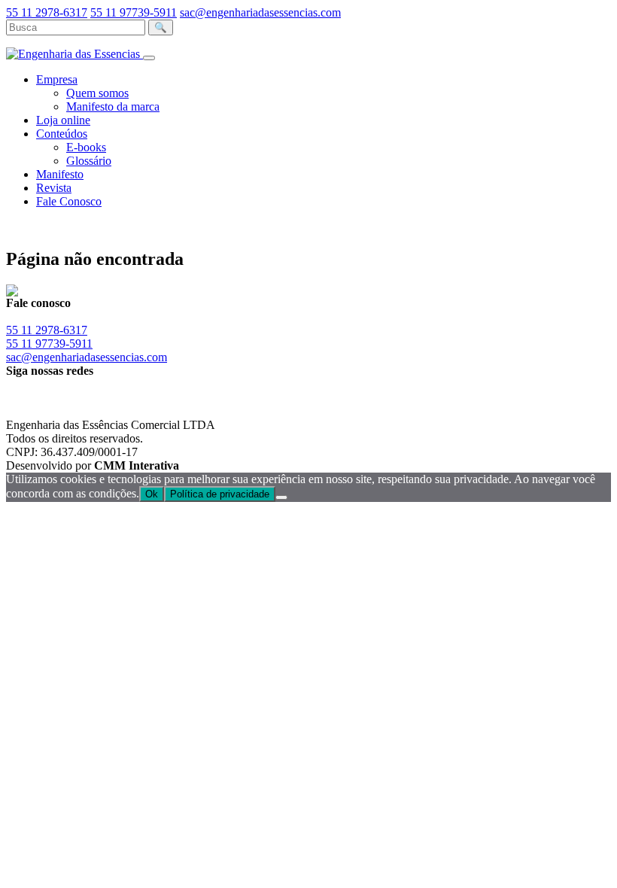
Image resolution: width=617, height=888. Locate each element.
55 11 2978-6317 (46, 12)
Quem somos (97, 93)
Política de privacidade (219, 494)
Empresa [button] (57, 79)
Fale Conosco (69, 201)
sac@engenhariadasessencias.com (260, 12)
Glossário (88, 160)
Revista (53, 187)
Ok (151, 494)
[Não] (281, 497)
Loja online (63, 120)
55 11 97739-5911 (133, 12)
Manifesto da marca (113, 106)
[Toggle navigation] (149, 58)
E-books (86, 147)
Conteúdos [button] (61, 133)
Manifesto (60, 174)
